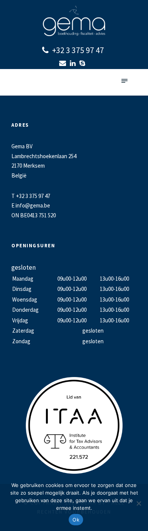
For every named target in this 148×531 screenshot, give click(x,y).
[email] (63, 63)
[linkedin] (73, 63)
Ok (75, 520)
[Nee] (138, 503)
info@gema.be (33, 205)
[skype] (83, 63)
